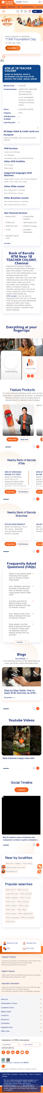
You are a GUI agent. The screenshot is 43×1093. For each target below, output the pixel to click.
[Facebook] (3, 1052)
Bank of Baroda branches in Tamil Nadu (16, 201)
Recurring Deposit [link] (8, 965)
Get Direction (23, 492)
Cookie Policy (6, 1074)
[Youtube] (22, 1052)
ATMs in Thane (25, 898)
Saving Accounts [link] (16, 963)
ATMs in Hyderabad (12, 918)
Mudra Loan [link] (6, 963)
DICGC (26, 1062)
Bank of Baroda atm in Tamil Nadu (14, 190)
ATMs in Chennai (23, 902)
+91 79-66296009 (26, 98)
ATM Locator (11, 296)
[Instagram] (8, 1052)
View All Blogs (20, 659)
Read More (7, 243)
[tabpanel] (18, 424)
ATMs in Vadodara (12, 898)
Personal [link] (19, 2)
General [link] (3, 7)
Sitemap (4, 1076)
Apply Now (24, 439)
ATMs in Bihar (21, 910)
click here (19, 1085)
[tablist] (21, 973)
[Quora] (27, 1052)
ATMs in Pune (10, 902)
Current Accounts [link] (20, 965)
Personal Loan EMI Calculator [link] (12, 987)
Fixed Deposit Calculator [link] (10, 991)
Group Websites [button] (7, 1044)
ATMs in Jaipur (24, 906)
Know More (11, 51)
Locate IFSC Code (12, 894)
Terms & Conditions (35, 1074)
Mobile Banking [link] (24, 975)
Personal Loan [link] (7, 961)
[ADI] (3, 871)
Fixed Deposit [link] (27, 963)
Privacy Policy (23, 1074)
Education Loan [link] (26, 961)
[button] (17, 11)
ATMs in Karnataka (27, 918)
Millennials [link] (11, 7)
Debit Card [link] (5, 975)
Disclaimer (15, 1074)
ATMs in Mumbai (25, 894)
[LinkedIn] (13, 1052)
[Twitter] (17, 1052)
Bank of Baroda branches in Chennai (15, 205)
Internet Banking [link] (35, 975)
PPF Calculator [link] (7, 989)
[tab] (21, 957)
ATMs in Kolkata (11, 906)
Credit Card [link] (14, 975)
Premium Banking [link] (28, 7)
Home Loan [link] (16, 961)
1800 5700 (24, 89)
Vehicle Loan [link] (36, 961)
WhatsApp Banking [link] (8, 977)
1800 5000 (33, 89)
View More (20, 642)
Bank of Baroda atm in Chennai (13, 193)
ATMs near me (11, 890)
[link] (21, 11)
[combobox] (39, 866)
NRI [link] (19, 7)
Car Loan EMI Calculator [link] (21, 989)
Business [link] (25, 2)
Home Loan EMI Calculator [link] (31, 987)
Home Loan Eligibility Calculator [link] (29, 991)
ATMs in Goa (10, 921)
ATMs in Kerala (11, 914)
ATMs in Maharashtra (25, 914)
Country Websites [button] (28, 1044)
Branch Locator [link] (21, 977)
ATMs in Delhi (10, 910)
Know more (12, 439)
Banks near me (23, 890)
